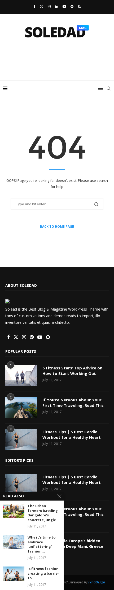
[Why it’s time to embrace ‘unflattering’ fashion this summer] (13, 542)
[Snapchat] (72, 6)
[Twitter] (41, 6)
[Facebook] (34, 6)
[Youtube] (64, 6)
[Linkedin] (56, 6)
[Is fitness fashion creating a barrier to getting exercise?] (13, 574)
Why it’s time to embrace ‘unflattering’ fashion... (42, 544)
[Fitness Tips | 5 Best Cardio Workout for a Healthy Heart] (21, 439)
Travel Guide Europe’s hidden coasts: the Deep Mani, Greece (72, 543)
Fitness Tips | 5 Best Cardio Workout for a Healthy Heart (71, 434)
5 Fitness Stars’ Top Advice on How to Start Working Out (72, 370)
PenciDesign (96, 582)
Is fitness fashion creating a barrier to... (43, 573)
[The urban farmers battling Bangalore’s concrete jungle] (13, 511)
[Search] (108, 88)
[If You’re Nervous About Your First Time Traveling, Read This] (21, 407)
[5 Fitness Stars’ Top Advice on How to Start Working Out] (21, 375)
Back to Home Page (57, 226)
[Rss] (79, 6)
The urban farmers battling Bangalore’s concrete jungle (43, 513)
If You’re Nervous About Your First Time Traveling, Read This (73, 402)
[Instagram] (49, 6)
